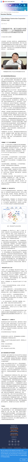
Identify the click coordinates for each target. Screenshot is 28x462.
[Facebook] (9, 441)
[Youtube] (9, 444)
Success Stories (15, 12)
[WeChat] (12, 444)
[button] (2, 1)
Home (2, 12)
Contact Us (14, 426)
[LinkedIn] (12, 441)
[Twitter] (15, 441)
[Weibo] (15, 444)
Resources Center (7, 12)
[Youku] (18, 444)
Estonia (24, 1)
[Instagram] (18, 441)
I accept (24, 459)
